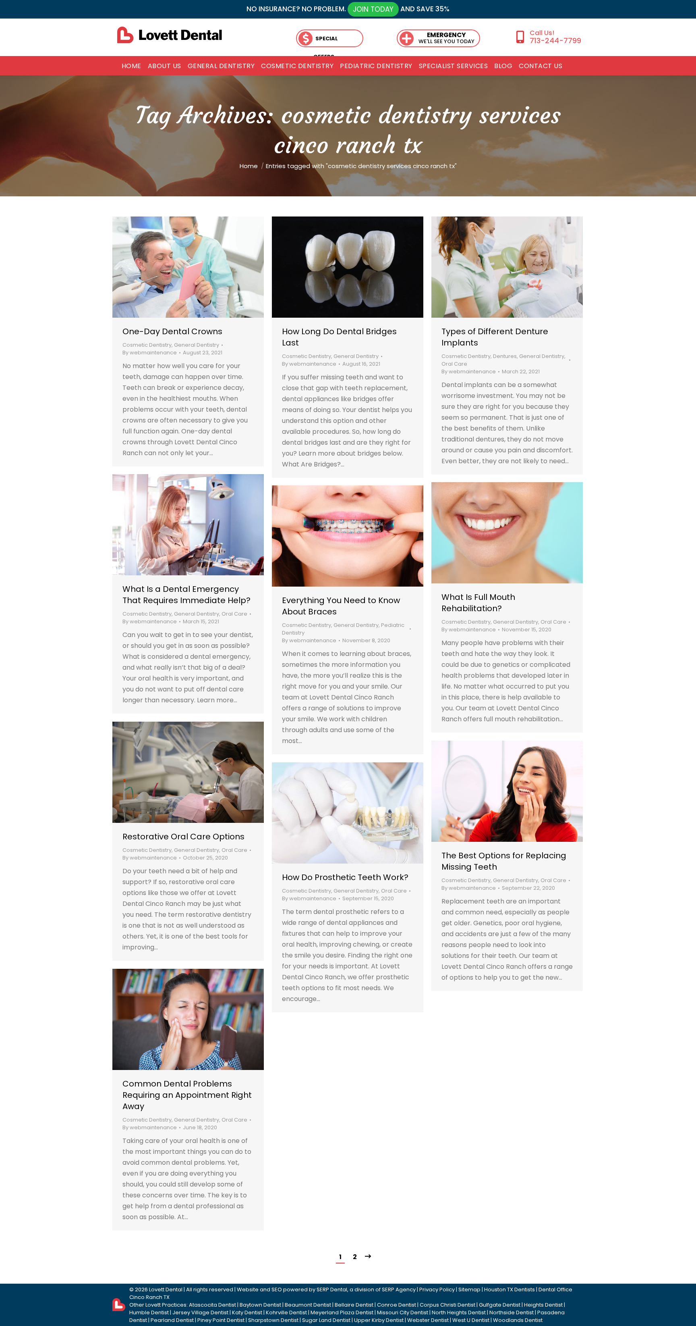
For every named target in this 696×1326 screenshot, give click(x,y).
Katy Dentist (247, 1312)
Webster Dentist (428, 1320)
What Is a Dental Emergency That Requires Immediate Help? (186, 594)
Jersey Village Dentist (200, 1312)
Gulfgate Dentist (499, 1305)
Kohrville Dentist (286, 1312)
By (149, 352)
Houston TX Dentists (509, 1289)
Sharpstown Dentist (273, 1320)
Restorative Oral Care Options (183, 836)
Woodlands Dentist (518, 1320)
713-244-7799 (555, 40)
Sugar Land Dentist (326, 1320)
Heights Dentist (543, 1305)
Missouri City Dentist (402, 1312)
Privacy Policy (437, 1289)
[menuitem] (131, 66)
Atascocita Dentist (212, 1305)
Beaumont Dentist (308, 1305)
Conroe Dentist (396, 1305)
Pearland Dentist (172, 1320)
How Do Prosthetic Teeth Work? (345, 877)
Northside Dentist (511, 1312)
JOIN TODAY (373, 9)
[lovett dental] (169, 35)
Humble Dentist (149, 1312)
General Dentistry (196, 345)
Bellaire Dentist (354, 1305)
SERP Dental (332, 1289)
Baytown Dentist (260, 1305)
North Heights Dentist (459, 1312)
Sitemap (469, 1289)
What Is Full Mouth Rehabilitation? (478, 602)
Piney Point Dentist (220, 1320)
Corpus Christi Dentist (447, 1305)
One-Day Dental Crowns (172, 331)
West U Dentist (470, 1320)
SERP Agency (399, 1289)
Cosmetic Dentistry (147, 345)
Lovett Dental (165, 1289)
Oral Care (454, 364)
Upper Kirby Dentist (379, 1320)
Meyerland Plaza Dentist (342, 1312)
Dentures (505, 356)
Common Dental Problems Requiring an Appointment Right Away (187, 1095)
